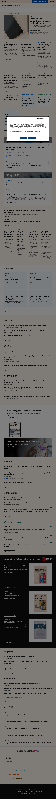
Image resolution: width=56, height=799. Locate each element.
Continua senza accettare (42, 118)
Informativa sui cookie (34, 128)
